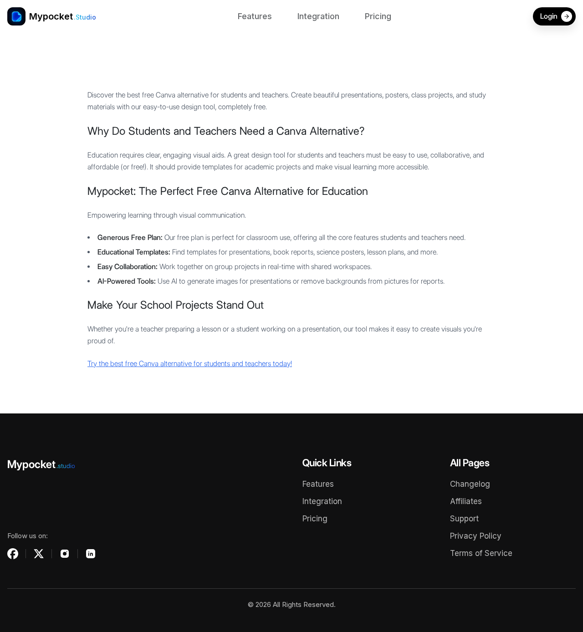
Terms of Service (481, 553)
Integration (318, 16)
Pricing (378, 16)
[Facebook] (12, 553)
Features (255, 16)
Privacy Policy (475, 535)
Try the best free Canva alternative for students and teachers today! (189, 363)
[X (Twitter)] (38, 553)
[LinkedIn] (90, 553)
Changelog (470, 484)
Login (548, 16)
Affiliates (466, 501)
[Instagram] (64, 553)
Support (464, 518)
